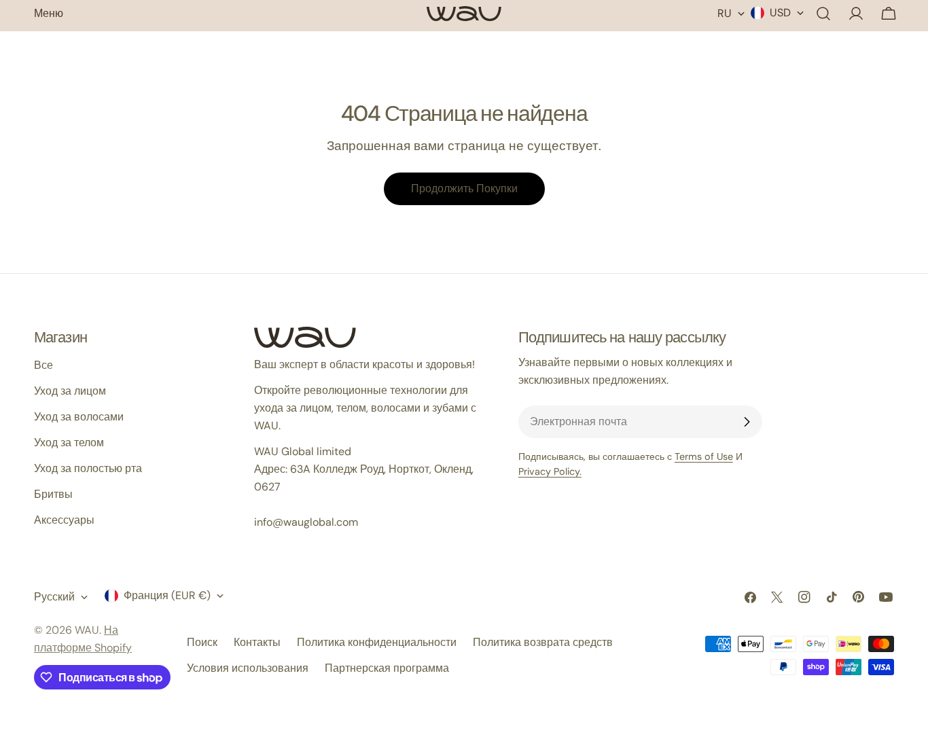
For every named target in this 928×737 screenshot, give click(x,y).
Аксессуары (64, 520)
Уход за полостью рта (88, 468)
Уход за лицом (70, 391)
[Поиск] (823, 13)
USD (780, 12)
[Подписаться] (746, 422)
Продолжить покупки (464, 188)
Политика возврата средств (543, 642)
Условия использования (247, 668)
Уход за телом (69, 442)
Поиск (202, 642)
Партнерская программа (387, 668)
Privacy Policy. (550, 471)
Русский (54, 597)
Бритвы (53, 494)
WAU (87, 630)
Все (43, 365)
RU (724, 13)
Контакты (257, 642)
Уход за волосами (79, 417)
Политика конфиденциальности (377, 642)
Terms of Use (704, 456)
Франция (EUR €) (167, 595)
